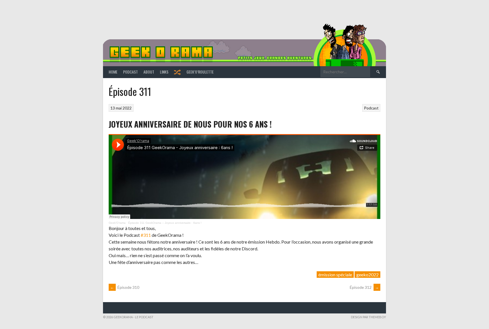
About (148, 72)
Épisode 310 (124, 287)
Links (164, 72)
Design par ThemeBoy (368, 317)
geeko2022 (367, 274)
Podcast (130, 72)
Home (113, 72)
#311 (146, 235)
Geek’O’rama (117, 222)
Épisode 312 (364, 287)
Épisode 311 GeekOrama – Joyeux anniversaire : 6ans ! (164, 222)
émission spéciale (335, 274)
